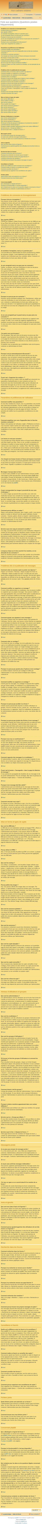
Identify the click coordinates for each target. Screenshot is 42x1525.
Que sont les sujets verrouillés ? (9, 110)
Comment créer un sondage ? (9, 76)
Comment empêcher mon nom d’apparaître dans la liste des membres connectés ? (19, 51)
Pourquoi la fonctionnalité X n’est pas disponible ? (14, 185)
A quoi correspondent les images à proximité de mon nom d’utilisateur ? (20, 59)
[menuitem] (5, 14)
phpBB (15, 483)
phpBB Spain (23, 1519)
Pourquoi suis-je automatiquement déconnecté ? (14, 42)
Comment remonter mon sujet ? (9, 93)
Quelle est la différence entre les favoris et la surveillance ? (16, 165)
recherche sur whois (29, 1470)
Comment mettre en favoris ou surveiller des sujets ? (15, 167)
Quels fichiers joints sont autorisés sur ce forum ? (14, 176)
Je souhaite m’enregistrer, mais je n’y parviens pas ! (14, 33)
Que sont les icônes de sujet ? (9, 112)
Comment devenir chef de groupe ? (10, 124)
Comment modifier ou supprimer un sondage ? (13, 80)
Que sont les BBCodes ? (7, 99)
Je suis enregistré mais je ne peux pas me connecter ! (15, 35)
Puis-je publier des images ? (8, 104)
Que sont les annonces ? (7, 107)
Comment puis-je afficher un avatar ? (11, 61)
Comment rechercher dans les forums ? (11, 153)
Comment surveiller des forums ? (9, 169)
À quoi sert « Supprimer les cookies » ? (11, 43)
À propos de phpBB (6, 1441)
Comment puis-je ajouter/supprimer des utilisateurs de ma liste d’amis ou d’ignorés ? (20, 146)
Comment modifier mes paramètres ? (11, 49)
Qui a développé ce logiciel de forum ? (11, 183)
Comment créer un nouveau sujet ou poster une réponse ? (16, 71)
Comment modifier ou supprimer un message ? (13, 73)
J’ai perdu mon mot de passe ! (9, 40)
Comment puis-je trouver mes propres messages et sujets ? (16, 160)
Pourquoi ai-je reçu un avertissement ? (11, 85)
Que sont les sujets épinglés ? (9, 109)
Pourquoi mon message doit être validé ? (12, 91)
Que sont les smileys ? (7, 102)
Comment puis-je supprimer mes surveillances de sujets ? (16, 170)
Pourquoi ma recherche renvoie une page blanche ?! (15, 156)
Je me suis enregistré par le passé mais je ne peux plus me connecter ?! (20, 38)
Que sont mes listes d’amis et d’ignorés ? (12, 144)
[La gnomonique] (21, 4)
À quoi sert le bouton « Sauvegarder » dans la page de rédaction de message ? (19, 89)
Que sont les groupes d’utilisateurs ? (10, 121)
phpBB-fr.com (24, 1521)
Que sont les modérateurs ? (8, 119)
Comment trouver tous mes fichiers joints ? (12, 178)
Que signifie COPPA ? (7, 32)
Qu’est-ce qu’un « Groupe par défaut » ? (11, 128)
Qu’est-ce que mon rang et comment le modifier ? (14, 62)
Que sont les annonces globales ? (10, 105)
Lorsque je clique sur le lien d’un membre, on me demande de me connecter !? (20, 65)
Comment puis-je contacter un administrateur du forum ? (16, 188)
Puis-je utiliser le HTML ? (7, 100)
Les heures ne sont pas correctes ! (10, 54)
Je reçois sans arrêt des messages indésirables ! (14, 137)
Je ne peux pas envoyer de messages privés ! (13, 135)
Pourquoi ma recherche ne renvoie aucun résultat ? (14, 155)
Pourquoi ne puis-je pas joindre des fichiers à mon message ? (17, 83)
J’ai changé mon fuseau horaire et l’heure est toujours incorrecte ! (18, 56)
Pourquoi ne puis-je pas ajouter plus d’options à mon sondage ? (18, 78)
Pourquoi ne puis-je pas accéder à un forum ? (13, 81)
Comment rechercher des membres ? (11, 158)
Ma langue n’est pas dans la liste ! (10, 57)
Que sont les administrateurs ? (9, 118)
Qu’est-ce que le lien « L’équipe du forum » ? (13, 129)
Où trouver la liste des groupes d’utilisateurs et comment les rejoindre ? (20, 123)
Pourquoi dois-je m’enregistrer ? (9, 30)
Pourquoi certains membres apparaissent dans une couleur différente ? (20, 126)
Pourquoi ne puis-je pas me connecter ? (11, 37)
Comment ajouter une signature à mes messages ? (14, 75)
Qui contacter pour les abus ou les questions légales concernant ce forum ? (21, 187)
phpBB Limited (7, 1435)
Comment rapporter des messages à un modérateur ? (15, 86)
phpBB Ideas (7, 1454)
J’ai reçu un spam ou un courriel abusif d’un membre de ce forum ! (18, 138)
